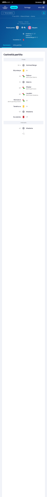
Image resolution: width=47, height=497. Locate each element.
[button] (41, 7)
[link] (14, 7)
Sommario (6, 45)
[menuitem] (16, 7)
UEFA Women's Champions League (5, 7)
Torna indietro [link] (8, 13)
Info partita (17, 45)
